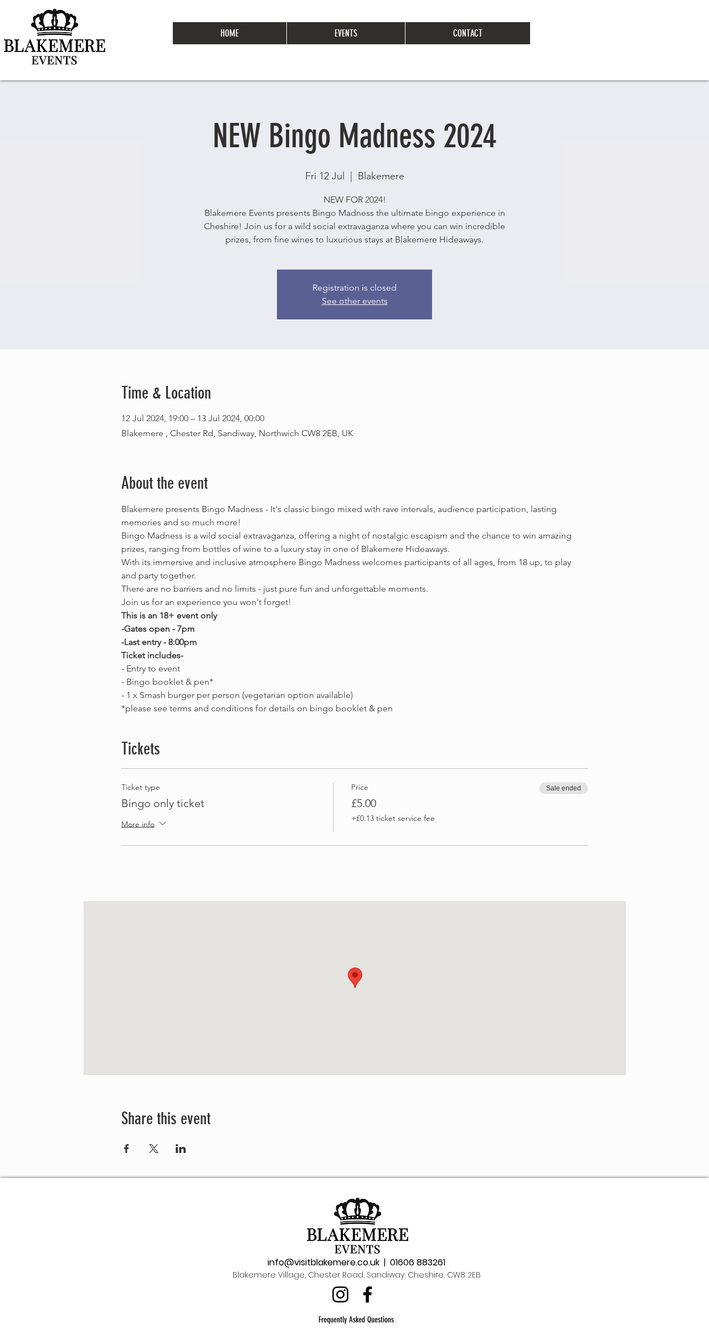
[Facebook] (367, 1294)
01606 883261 (417, 1262)
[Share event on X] (153, 1148)
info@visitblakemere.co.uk (323, 1262)
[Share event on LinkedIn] (181, 1148)
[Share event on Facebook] (126, 1148)
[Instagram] (340, 1294)
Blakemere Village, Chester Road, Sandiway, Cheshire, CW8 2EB (357, 1274)
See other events (355, 301)
